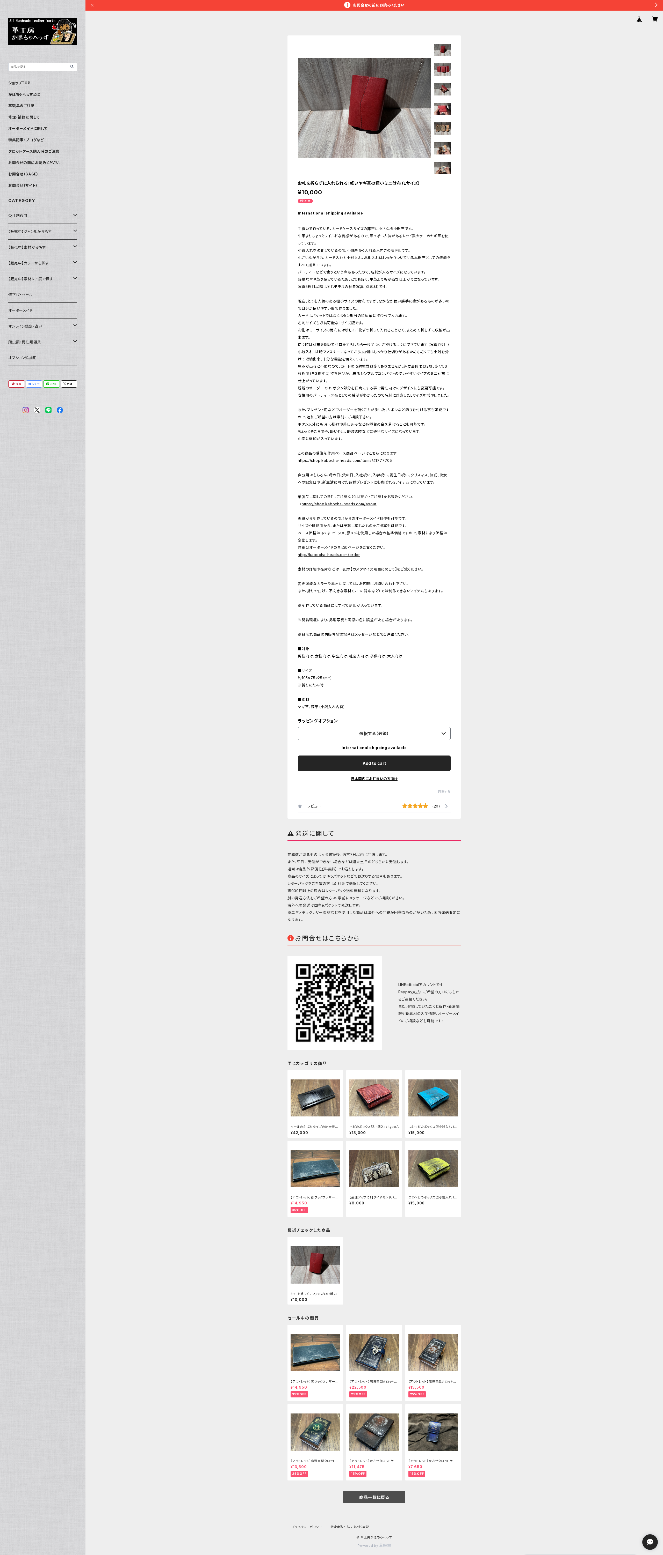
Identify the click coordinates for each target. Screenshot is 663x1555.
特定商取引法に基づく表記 (349, 1527)
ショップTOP (19, 83)
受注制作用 (17, 215)
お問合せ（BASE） (23, 174)
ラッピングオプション (318, 720)
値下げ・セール (20, 294)
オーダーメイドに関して (28, 128)
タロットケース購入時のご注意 (33, 151)
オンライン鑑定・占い (25, 326)
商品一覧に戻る (374, 1497)
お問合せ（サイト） (23, 185)
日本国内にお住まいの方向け (374, 778)
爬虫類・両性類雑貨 (24, 342)
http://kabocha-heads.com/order (329, 554)
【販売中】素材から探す (27, 247)
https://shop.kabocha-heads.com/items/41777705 (345, 460)
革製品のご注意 (21, 105)
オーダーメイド (20, 310)
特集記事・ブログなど (26, 140)
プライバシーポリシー (307, 1527)
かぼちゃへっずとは (24, 94)
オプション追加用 (22, 358)
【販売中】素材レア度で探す (30, 279)
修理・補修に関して (24, 117)
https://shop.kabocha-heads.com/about (339, 504)
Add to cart (374, 763)
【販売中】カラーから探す (28, 263)
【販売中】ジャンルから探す (30, 231)
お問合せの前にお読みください (34, 162)
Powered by (368, 1545)
